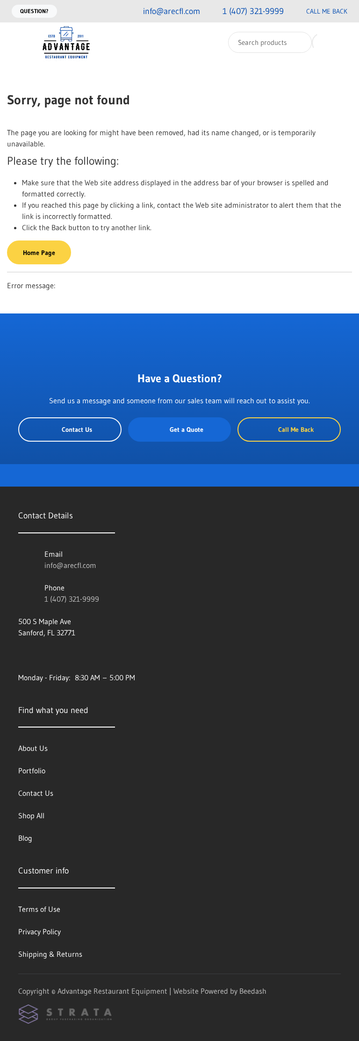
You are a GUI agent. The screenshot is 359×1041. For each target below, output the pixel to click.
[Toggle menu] (16, 42)
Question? (34, 11)
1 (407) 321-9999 (71, 599)
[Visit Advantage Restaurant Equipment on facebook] (22, 655)
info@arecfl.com (70, 565)
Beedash (252, 991)
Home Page (39, 252)
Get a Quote (186, 429)
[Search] (298, 42)
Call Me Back (326, 11)
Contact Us (77, 429)
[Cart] (342, 42)
